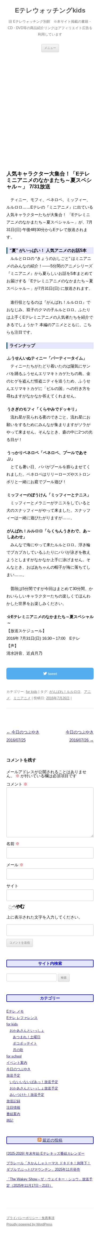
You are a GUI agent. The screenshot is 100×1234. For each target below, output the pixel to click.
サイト (12, 886)
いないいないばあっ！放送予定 (34, 1082)
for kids (31, 692)
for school (14, 1056)
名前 (12, 843)
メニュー (50, 47)
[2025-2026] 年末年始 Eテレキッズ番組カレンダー (45, 1153)
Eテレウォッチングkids (50, 10)
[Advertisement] (50, 111)
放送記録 (13, 1101)
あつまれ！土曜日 (27, 1037)
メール (14, 864)
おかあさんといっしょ (27, 1031)
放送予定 (13, 1075)
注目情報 (13, 1108)
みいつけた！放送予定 (27, 1095)
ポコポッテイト (25, 1043)
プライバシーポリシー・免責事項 (30, 1218)
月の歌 (18, 1050)
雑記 (9, 1120)
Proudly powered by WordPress (29, 1224)
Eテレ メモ (15, 1011)
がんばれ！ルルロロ (65, 692)
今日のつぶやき (18, 1069)
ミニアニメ (22, 698)
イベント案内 (16, 1063)
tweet (52, 673)
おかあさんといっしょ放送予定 (34, 1088)
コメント (16, 784)
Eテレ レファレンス (22, 1018)
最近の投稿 (52, 1140)
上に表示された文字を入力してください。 (44, 917)
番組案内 (13, 1114)
